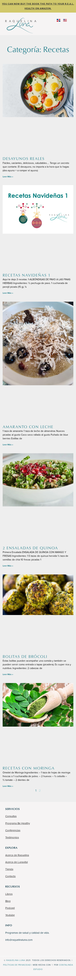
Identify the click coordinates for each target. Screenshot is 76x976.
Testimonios (12, 837)
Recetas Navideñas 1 (27, 275)
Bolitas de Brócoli (25, 656)
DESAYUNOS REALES (24, 158)
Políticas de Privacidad (17, 965)
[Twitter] (24, 948)
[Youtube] (18, 948)
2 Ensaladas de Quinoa (30, 548)
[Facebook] (8, 948)
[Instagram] (13, 948)
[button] (55, 25)
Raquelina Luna (15, 960)
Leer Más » (8, 176)
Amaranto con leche (28, 426)
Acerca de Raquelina (17, 855)
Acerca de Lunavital (16, 862)
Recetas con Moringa (29, 768)
